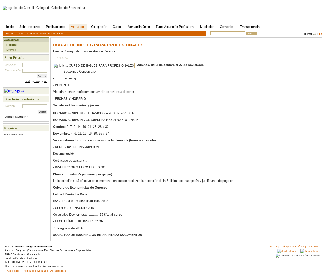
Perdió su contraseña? (36, 81)
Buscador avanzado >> (16, 117)
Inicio (10, 27)
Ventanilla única (139, 27)
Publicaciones (55, 27)
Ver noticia (58, 33)
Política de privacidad (34, 270)
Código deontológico (293, 246)
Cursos (118, 27)
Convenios (227, 27)
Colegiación (99, 27)
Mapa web (314, 246)
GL (315, 33)
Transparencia (250, 27)
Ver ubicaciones (28, 258)
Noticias (45, 33)
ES (320, 33)
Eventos (11, 49)
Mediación (207, 27)
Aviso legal (13, 270)
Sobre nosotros (29, 27)
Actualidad (78, 27)
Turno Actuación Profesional (175, 27)
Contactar (272, 246)
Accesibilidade (58, 270)
